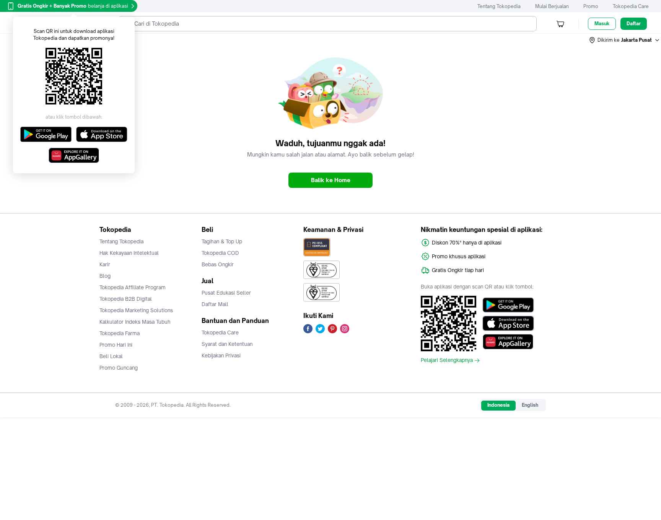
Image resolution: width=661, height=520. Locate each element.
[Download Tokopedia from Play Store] (508, 305)
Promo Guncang (118, 368)
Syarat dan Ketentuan (227, 344)
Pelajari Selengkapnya (447, 360)
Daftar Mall (215, 304)
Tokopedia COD (220, 253)
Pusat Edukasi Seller (226, 293)
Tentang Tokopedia (499, 6)
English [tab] (530, 405)
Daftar (634, 23)
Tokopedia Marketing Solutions (136, 310)
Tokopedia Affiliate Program (132, 287)
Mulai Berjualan (552, 6)
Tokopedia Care (631, 6)
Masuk (601, 23)
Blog (105, 276)
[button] (624, 40)
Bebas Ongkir (218, 264)
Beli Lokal (111, 356)
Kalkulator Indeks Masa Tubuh (135, 322)
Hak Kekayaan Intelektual (129, 253)
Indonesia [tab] (498, 405)
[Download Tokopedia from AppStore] (508, 323)
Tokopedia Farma (119, 333)
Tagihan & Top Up (222, 241)
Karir (104, 264)
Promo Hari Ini (115, 345)
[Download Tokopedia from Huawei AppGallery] (508, 341)
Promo (590, 6)
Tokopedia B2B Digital (125, 299)
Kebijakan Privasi (221, 355)
